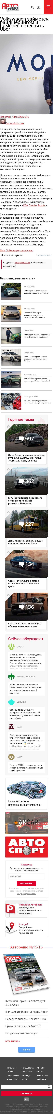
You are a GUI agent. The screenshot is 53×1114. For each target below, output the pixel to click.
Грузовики (12, 1075)
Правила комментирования (41, 1111)
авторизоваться (22, 263)
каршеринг (26, 250)
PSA (25, 205)
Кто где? (26, 1075)
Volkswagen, (13, 250)
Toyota (41, 205)
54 (11, 285)
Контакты (42, 1075)
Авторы (41, 1067)
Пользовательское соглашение (13, 1111)
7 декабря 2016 (20, 116)
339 (11, 394)
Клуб (24, 1079)
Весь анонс (11, 1041)
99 (11, 373)
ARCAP (40, 1071)
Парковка (27, 1071)
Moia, (3, 250)
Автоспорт (12, 1079)
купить (27, 1049)
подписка (26, 1093)
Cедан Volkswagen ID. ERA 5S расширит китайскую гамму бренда (35, 358)
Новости (5, 116)
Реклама (41, 1079)
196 (11, 307)
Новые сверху (43, 255)
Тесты (10, 1071)
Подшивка (27, 1067)
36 (11, 351)
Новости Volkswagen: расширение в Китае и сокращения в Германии (34, 314)
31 (11, 329)
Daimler (33, 205)
